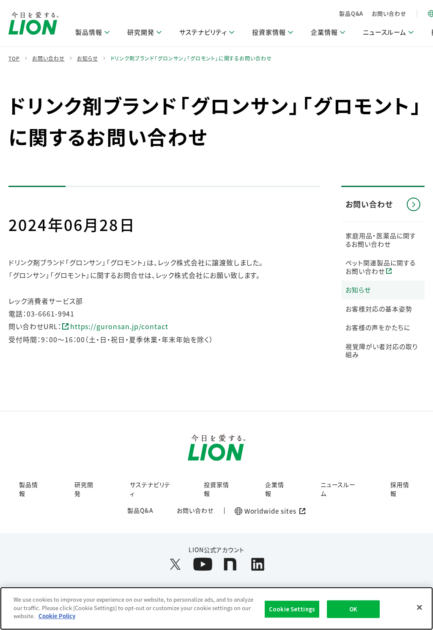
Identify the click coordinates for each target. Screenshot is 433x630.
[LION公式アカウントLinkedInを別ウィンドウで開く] (257, 564)
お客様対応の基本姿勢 (378, 308)
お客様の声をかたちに (377, 327)
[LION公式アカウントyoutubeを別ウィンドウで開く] (202, 564)
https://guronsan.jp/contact (119, 326)
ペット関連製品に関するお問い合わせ (380, 266)
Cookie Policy (56, 616)
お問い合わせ (389, 13)
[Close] (419, 607)
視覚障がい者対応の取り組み (381, 350)
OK (353, 609)
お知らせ (358, 289)
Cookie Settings (292, 609)
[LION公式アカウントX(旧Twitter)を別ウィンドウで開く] (175, 564)
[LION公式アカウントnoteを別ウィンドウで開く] (230, 564)
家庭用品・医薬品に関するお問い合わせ (380, 239)
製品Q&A (351, 13)
